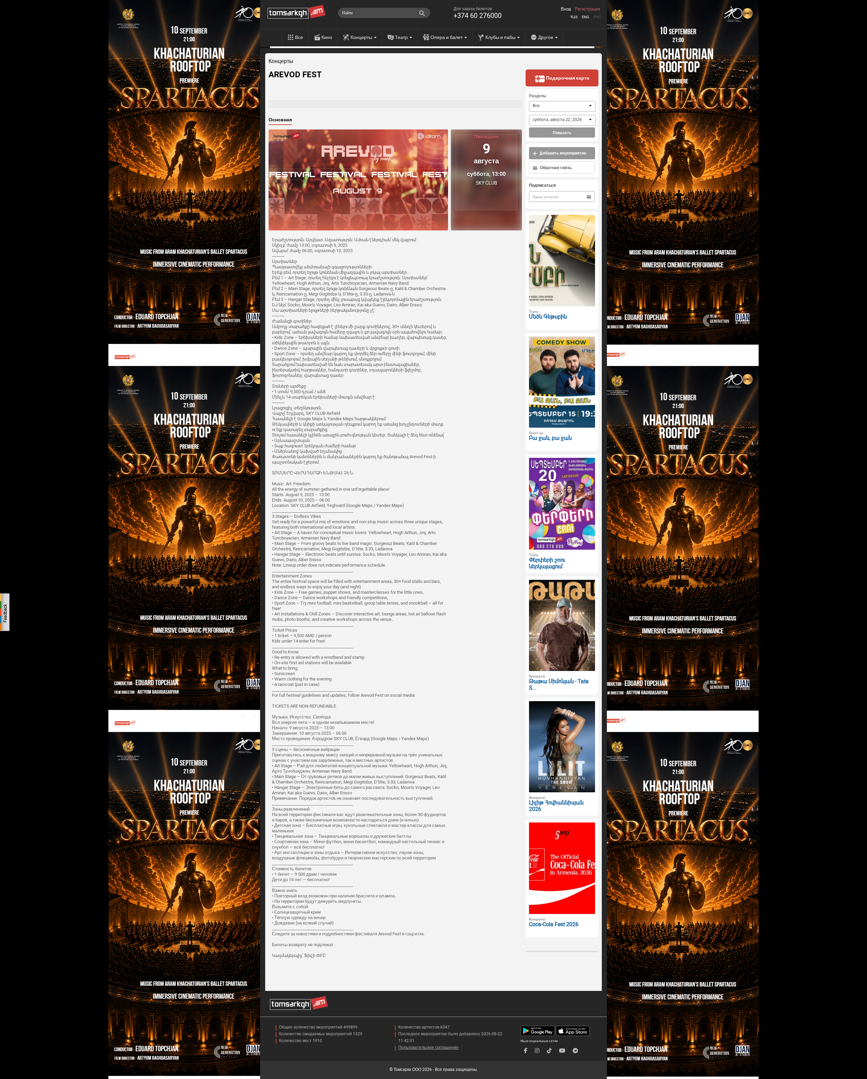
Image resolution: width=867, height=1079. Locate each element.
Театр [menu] (402, 37)
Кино (326, 37)
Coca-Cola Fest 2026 (553, 924)
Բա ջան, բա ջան (550, 438)
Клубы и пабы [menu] (500, 37)
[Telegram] (575, 1050)
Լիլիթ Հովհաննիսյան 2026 (556, 805)
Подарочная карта (567, 78)
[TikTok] (549, 1050)
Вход (566, 9)
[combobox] (562, 106)
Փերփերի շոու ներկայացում (547, 563)
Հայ (573, 17)
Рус (597, 17)
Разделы (537, 96)
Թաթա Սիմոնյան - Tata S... (559, 684)
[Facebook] (525, 1050)
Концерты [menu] (362, 37)
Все (299, 37)
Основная (280, 119)
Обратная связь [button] (555, 167)
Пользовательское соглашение (428, 1047)
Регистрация (587, 9)
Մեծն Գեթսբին (548, 316)
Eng (585, 17)
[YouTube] (562, 1050)
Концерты (281, 61)
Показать (562, 132)
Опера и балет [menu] (447, 37)
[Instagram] (537, 1050)
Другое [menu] (546, 37)
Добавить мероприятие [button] (562, 153)
